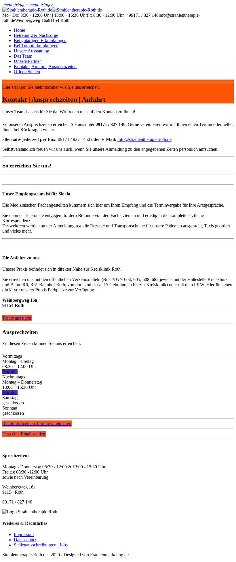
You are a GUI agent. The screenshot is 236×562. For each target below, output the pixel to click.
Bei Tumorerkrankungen (36, 45)
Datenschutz (25, 539)
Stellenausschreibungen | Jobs (41, 544)
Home (19, 30)
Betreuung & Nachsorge (36, 35)
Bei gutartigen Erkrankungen (40, 40)
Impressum (24, 534)
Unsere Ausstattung (31, 50)
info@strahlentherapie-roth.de (144, 139)
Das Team (23, 56)
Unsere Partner (27, 61)
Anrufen (10, 371)
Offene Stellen (27, 71)
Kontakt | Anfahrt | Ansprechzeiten (45, 66)
